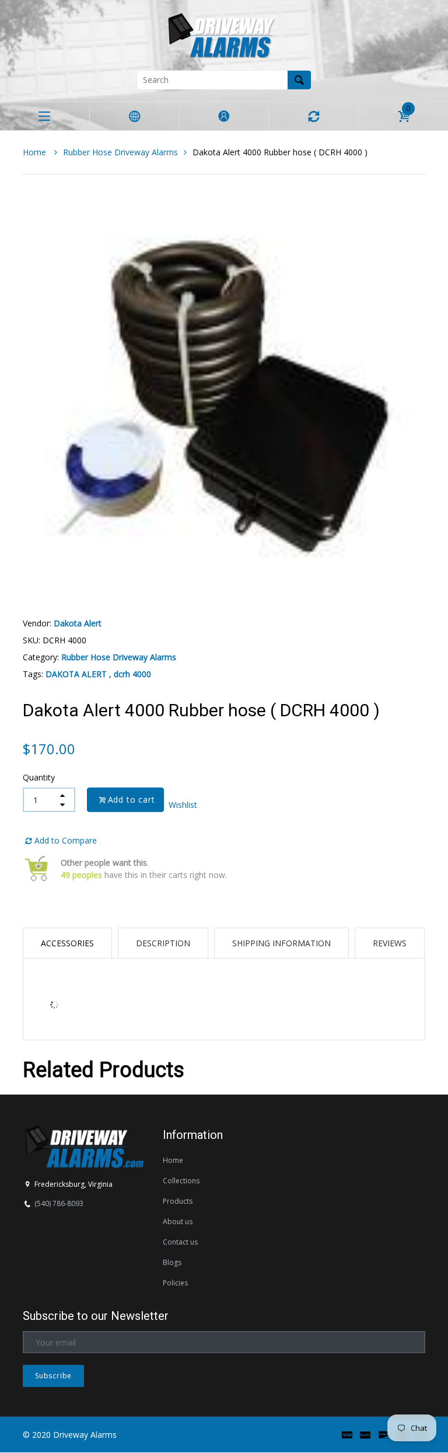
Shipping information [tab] (281, 943)
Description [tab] (163, 943)
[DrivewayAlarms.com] (224, 34)
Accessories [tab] (67, 943)
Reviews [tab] (390, 943)
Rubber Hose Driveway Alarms (120, 152)
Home (35, 152)
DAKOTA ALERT (76, 674)
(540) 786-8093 (58, 1203)
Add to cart (131, 799)
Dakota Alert (78, 623)
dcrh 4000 (132, 674)
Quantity (39, 777)
